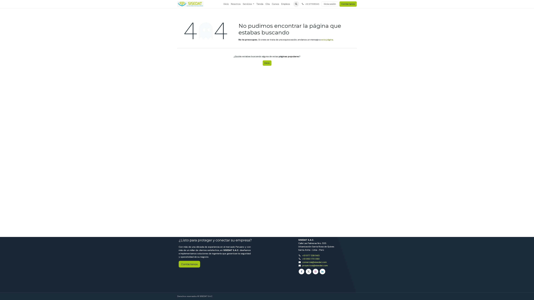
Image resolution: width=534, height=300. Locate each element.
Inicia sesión (330, 3)
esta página (327, 39)
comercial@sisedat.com (314, 262)
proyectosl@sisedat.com (315, 265)
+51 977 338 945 (311, 255)
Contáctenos (189, 264)
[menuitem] (226, 4)
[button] (296, 4)
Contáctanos (348, 3)
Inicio (267, 63)
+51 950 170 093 (310, 258)
